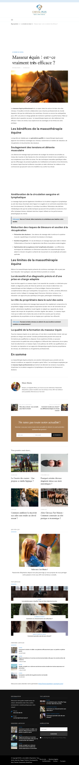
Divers (39, 599)
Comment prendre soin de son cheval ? (39, 636)
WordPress (29, 762)
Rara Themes (14, 762)
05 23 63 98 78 (17, 713)
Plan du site (43, 759)
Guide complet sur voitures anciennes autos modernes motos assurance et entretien (41, 667)
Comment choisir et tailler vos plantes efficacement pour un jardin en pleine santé (42, 650)
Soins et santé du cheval (39, 634)
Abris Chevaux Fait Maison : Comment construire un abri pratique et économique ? (52, 515)
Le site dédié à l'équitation (28, 758)
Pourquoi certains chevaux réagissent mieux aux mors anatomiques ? (51, 481)
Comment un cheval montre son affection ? (39, 618)
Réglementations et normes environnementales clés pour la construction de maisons (42, 658)
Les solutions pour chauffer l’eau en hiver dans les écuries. (39, 601)
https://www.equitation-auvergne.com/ (50, 684)
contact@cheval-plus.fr (20, 718)
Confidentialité (46, 761)
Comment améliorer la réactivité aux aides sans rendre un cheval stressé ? (24, 515)
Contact (55, 761)
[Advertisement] (39, 39)
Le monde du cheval (18, 52)
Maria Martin (17, 67)
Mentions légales (53, 759)
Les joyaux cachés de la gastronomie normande (33, 675)
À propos (62, 761)
